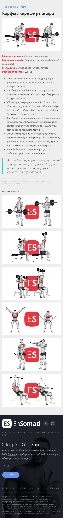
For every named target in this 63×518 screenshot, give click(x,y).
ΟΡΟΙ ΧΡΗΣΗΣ (8, 488)
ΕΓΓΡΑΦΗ (11, 475)
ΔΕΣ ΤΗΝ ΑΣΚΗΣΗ (31, 219)
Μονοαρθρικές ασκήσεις (13, 183)
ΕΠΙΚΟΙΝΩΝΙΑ (53, 488)
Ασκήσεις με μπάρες (20, 181)
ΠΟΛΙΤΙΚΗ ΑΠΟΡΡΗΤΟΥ (30, 488)
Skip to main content (15, 6)
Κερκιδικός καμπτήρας (40, 181)
